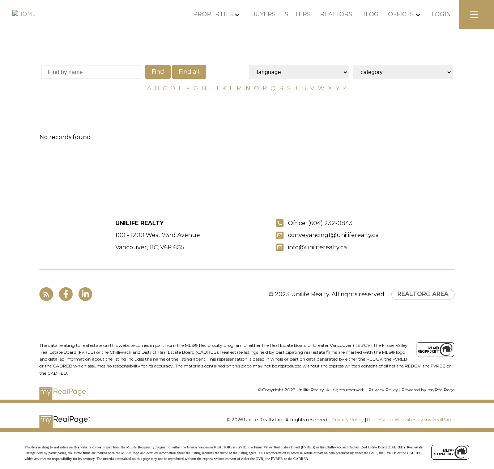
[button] (46, 294)
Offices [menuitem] (401, 14)
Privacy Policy (383, 389)
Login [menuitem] (441, 14)
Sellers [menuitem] (298, 14)
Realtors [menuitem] (336, 14)
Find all (189, 71)
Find (158, 71)
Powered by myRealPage (428, 389)
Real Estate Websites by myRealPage (411, 419)
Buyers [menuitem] (263, 14)
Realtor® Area (422, 294)
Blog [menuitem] (370, 14)
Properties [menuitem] (213, 14)
